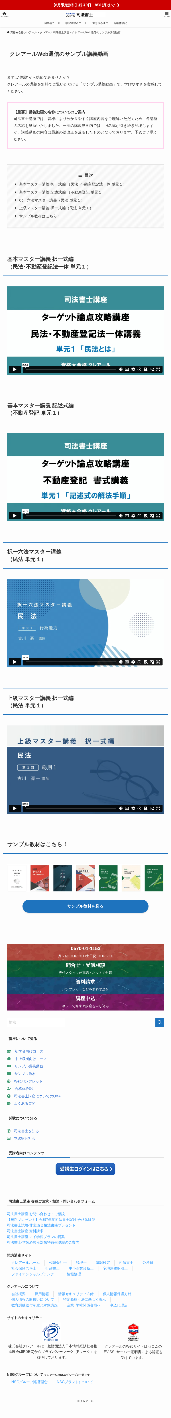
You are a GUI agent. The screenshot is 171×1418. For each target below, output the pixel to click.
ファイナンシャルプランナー (34, 1274)
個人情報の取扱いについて (32, 1299)
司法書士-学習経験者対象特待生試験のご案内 (43, 1242)
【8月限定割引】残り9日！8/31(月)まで (86, 5)
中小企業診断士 (81, 1268)
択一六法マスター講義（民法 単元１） (52, 200)
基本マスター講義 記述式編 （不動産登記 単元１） (62, 192)
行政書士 (52, 1268)
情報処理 (74, 1274)
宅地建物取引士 (115, 1268)
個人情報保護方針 (117, 1294)
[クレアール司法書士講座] (85, 14)
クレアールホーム (25, 1262)
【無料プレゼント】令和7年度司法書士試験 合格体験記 (51, 1220)
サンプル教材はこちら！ (40, 216)
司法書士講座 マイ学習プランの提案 (36, 1237)
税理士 (81, 1262)
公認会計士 (58, 1262)
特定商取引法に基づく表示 (84, 1299)
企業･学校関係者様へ (84, 1305)
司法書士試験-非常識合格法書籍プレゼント (41, 1225)
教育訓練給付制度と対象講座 (34, 1305)
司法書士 (126, 1262)
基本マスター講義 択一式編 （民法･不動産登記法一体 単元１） (73, 184)
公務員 (147, 1262)
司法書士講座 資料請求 (25, 1231)
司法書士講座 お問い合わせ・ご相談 (36, 1214)
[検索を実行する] (159, 1022)
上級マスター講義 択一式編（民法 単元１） (56, 208)
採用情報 (42, 1294)
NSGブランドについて (75, 1382)
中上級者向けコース (31, 1059)
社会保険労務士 (23, 1268)
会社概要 (18, 1294)
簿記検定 (103, 1262)
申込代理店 (119, 1305)
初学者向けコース (29, 1051)
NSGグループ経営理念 (29, 1382)
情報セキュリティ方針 (76, 1294)
